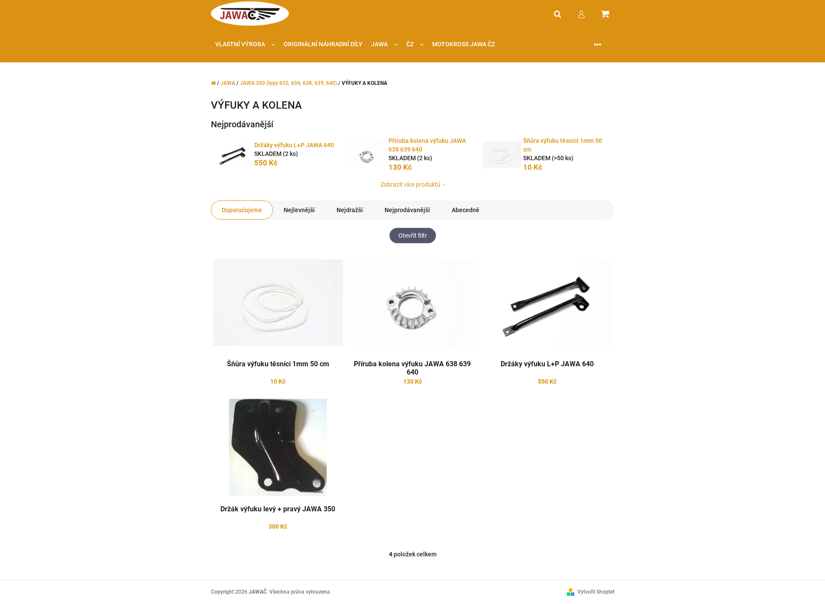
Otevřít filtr (412, 235)
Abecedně (465, 210)
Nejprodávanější (407, 210)
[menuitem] (245, 44)
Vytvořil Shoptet (596, 592)
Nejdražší (349, 210)
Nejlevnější (299, 210)
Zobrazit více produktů (410, 184)
